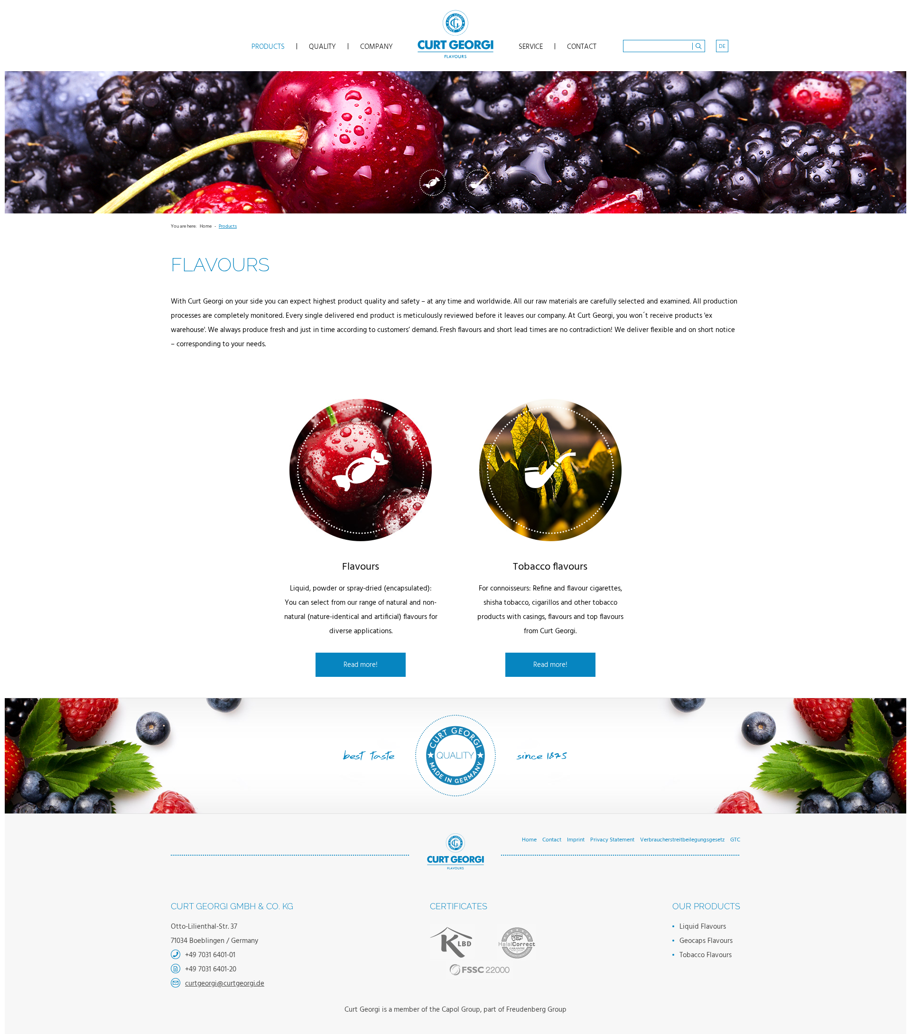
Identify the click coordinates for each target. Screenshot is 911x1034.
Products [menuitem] (268, 46)
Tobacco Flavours (478, 182)
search (698, 46)
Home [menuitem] (529, 840)
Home (206, 226)
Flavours (432, 182)
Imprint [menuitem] (576, 840)
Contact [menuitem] (581, 46)
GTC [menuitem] (735, 840)
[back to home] (455, 34)
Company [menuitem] (376, 46)
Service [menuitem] (531, 46)
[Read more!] (360, 470)
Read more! (361, 665)
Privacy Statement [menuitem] (612, 840)
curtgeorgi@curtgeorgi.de (224, 983)
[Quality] (483, 952)
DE (722, 46)
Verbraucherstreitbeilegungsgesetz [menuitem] (682, 840)
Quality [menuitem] (322, 46)
